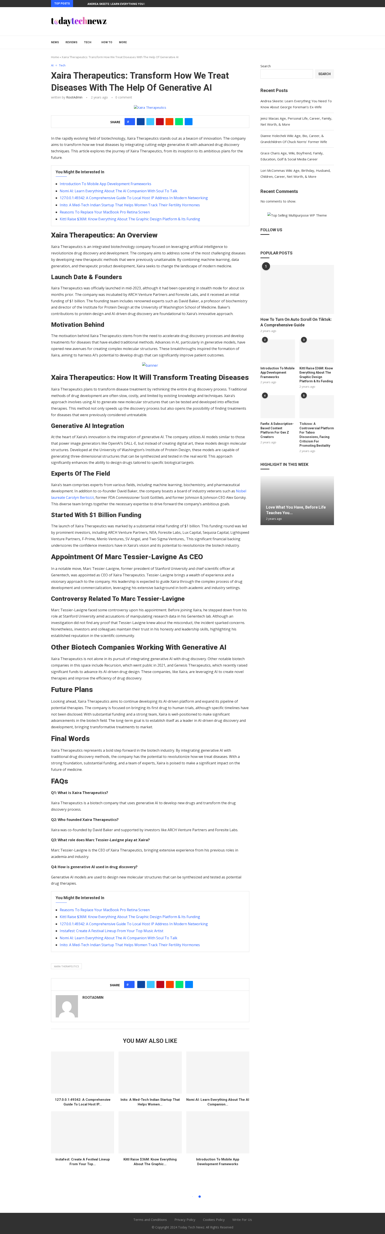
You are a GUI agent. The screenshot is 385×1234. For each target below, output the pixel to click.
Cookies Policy (214, 1219)
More (123, 42)
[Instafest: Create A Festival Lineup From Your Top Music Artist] (82, 1132)
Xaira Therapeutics (66, 966)
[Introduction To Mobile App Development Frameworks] (217, 1132)
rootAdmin (74, 97)
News (55, 42)
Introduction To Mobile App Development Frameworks (105, 183)
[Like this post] (131, 121)
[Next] (83, 3)
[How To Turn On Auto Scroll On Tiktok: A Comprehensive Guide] (297, 289)
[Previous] (77, 3)
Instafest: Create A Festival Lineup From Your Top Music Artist (111, 930)
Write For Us (242, 1219)
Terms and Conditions (150, 1219)
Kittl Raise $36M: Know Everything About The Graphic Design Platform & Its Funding (130, 219)
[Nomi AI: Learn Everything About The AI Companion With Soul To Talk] (217, 1073)
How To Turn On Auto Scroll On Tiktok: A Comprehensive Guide (296, 322)
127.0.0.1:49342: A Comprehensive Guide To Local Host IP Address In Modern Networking (134, 197)
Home (55, 57)
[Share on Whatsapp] (179, 121)
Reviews (71, 42)
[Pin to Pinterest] (160, 121)
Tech (87, 42)
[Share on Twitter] (150, 121)
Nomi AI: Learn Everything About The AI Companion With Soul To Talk (118, 190)
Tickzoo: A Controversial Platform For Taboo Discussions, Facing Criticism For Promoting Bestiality (316, 434)
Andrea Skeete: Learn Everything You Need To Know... (127, 4)
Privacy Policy (184, 1219)
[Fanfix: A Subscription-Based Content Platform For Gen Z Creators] (277, 406)
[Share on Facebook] (141, 121)
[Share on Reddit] (169, 121)
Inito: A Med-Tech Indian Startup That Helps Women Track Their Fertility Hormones (130, 205)
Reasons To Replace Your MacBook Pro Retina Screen (105, 212)
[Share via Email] (188, 121)
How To (106, 42)
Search (265, 66)
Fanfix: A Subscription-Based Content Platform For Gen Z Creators (277, 430)
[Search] (332, 42)
